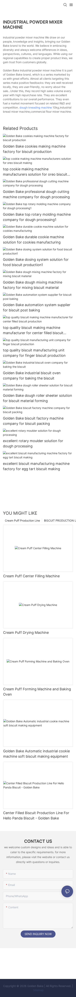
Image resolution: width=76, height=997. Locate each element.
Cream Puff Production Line (22, 520)
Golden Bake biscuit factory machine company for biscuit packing (33, 421)
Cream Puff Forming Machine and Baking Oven (37, 691)
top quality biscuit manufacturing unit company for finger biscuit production (34, 353)
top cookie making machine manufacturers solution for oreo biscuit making (35, 172)
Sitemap (38, 990)
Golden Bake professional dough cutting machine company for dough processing (36, 194)
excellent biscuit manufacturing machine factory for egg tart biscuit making (36, 466)
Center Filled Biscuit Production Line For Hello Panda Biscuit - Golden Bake (36, 815)
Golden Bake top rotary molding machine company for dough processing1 (37, 217)
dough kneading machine (35, 107)
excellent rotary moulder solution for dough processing (33, 443)
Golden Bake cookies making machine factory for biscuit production (34, 149)
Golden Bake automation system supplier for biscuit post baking (36, 307)
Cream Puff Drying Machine (26, 632)
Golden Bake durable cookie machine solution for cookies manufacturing (33, 239)
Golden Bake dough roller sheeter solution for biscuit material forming (37, 398)
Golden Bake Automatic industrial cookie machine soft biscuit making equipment (36, 753)
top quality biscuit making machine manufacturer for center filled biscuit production (33, 331)
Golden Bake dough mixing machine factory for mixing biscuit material (32, 285)
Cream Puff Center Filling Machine (31, 576)
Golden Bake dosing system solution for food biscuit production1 (36, 262)
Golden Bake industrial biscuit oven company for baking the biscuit (32, 375)
